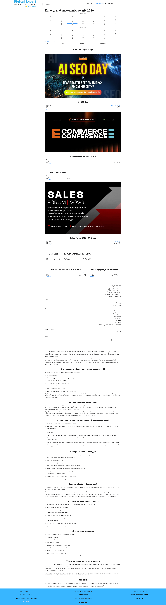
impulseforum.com (87, 257)
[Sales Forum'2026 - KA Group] (83, 208)
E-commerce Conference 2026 (83, 156)
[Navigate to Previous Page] (75, 281)
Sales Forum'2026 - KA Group (83, 238)
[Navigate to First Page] (72, 281)
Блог (106, 3)
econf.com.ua (116, 159)
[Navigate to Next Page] (91, 281)
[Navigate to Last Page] (94, 281)
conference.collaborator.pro (111, 273)
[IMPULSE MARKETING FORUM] (77, 248)
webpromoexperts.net (114, 105)
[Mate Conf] (53, 248)
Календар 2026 (100, 3)
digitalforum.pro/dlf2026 (80, 273)
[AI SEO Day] (83, 76)
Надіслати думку (83, 602)
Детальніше (49, 109)
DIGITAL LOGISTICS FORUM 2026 (66, 270)
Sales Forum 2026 (58, 172)
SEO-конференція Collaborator (104, 270)
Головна (87, 3)
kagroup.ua (67, 175)
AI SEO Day (83, 102)
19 (72, 23)
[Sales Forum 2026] (58, 167)
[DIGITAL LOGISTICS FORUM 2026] (66, 264)
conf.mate (58, 257)
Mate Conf (53, 254)
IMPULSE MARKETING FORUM (77, 254)
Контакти (110, 3)
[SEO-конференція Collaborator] (103, 264)
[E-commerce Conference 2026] (83, 132)
